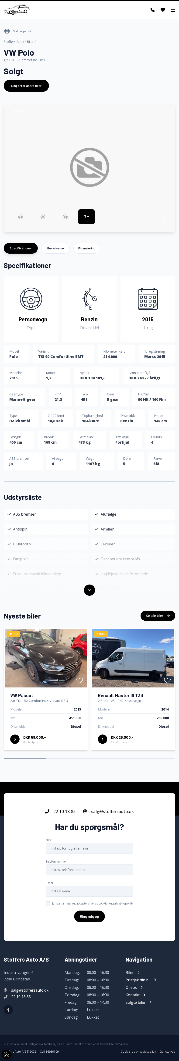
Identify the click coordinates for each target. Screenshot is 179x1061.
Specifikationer (21, 248)
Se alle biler (155, 615)
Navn (49, 840)
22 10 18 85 (64, 811)
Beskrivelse (55, 248)
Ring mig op (89, 916)
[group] (89, 167)
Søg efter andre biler (26, 86)
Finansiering (86, 248)
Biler (30, 41)
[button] (156, 221)
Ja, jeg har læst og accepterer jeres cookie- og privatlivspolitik (92, 903)
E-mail (50, 883)
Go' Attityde (167, 1052)
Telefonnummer (56, 862)
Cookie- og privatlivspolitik (138, 1052)
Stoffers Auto (14, 41)
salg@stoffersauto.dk (112, 811)
